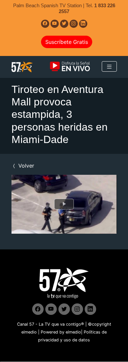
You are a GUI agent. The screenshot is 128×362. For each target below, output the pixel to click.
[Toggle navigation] (109, 66)
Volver (25, 165)
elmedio (29, 332)
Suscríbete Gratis (66, 42)
